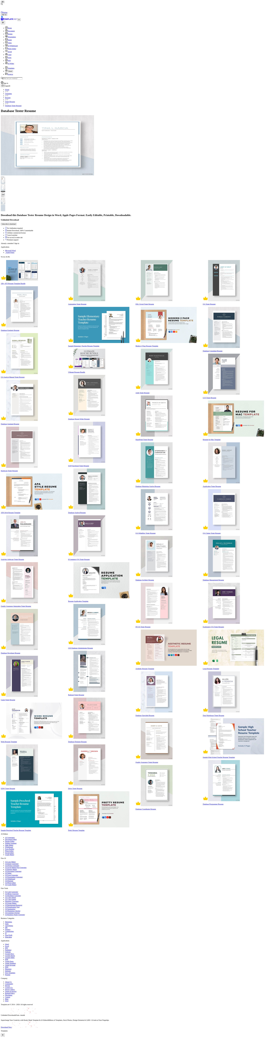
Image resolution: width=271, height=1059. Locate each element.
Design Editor (9, 841)
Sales (7, 924)
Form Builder (9, 849)
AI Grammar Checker (12, 913)
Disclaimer (8, 995)
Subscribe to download (9, 224)
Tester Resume (10, 102)
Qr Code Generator (11, 892)
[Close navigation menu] (3, 22)
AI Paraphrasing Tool (12, 907)
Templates (8, 94)
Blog (6, 999)
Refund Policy (10, 993)
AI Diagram (9, 881)
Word (7, 944)
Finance (7, 929)
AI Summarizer (10, 909)
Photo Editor (9, 851)
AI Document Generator (13, 871)
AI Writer (8, 873)
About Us (8, 982)
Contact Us (9, 988)
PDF (6, 959)
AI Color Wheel (10, 897)
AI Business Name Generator (15, 915)
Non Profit (8, 935)
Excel (7, 946)
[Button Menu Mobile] (2, 2)
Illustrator (8, 969)
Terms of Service (10, 991)
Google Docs (9, 954)
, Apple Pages (9, 252)
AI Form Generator (11, 875)
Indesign (8, 971)
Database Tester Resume (13, 106)
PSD (6, 967)
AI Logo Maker (10, 862)
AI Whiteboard (10, 879)
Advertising (9, 926)
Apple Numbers (10, 963)
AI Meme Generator (12, 894)
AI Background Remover (13, 905)
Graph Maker (9, 855)
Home (7, 90)
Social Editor (9, 853)
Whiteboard (9, 847)
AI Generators (10, 837)
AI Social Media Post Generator (15, 867)
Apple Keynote (10, 965)
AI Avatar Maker (10, 903)
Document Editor (11, 839)
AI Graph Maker (10, 885)
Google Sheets (10, 956)
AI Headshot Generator (13, 896)
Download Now (6, 1027)
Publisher (8, 950)
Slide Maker (9, 845)
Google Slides (10, 958)
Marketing (8, 922)
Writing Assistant (10, 843)
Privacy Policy (10, 989)
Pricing (7, 986)
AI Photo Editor (10, 883)
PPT (6, 948)
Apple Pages (9, 961)
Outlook (8, 952)
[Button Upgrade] (2, 85)
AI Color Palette (10, 899)
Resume (7, 98)
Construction (9, 931)
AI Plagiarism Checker (12, 911)
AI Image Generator (12, 864)
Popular (7, 975)
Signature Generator (12, 901)
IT (6, 933)
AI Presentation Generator (14, 877)
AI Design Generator (12, 866)
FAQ (6, 1001)
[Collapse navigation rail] (19, 19)
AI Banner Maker (11, 869)
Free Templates (10, 973)
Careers (7, 997)
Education (8, 937)
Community (9, 984)
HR (6, 928)
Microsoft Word (10, 250)
